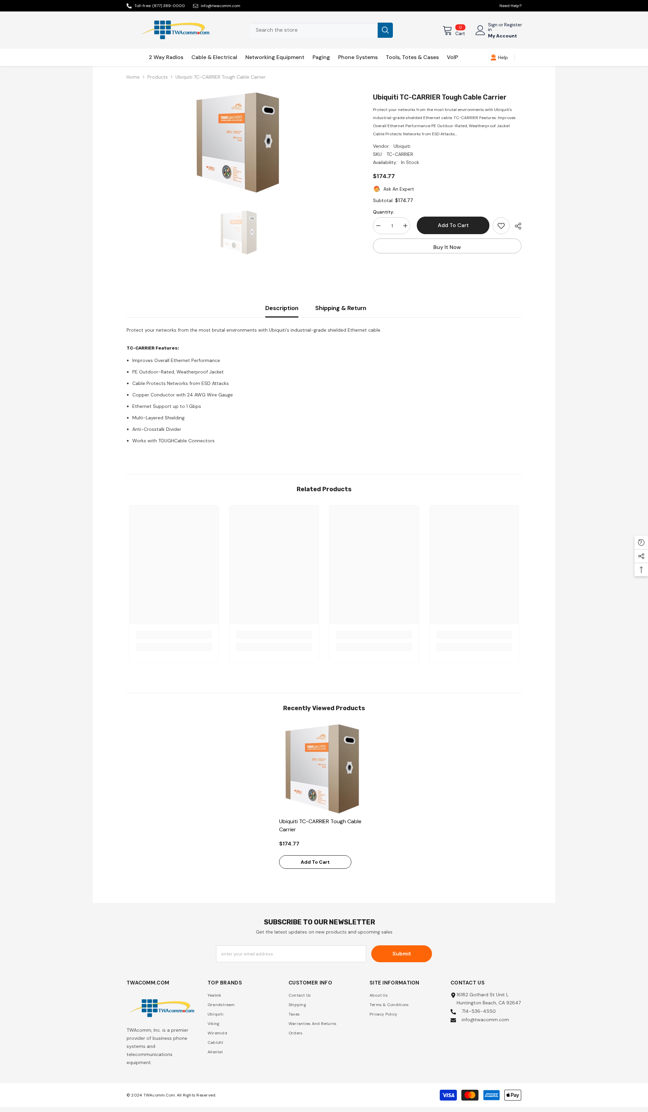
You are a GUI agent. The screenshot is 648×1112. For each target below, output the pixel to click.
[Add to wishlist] (501, 225)
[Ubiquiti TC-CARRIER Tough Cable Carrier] (324, 769)
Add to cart (451, 225)
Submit (402, 953)
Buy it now (447, 247)
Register (513, 25)
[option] (240, 142)
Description (281, 308)
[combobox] (314, 30)
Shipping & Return (340, 308)
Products (157, 77)
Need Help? (510, 5)
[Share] (515, 226)
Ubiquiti (402, 146)
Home (133, 77)
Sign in (492, 27)
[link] (499, 57)
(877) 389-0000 (168, 5)
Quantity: (383, 212)
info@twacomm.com (220, 5)
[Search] (321, 30)
